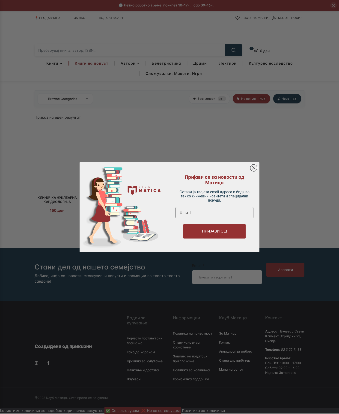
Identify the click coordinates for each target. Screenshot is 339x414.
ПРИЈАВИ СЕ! (214, 231)
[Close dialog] (253, 167)
